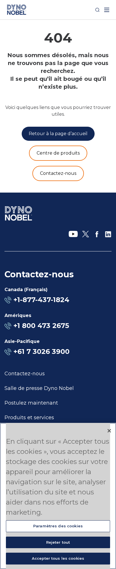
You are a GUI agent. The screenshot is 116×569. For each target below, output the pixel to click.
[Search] (97, 10)
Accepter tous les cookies (58, 558)
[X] (85, 234)
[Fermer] (109, 431)
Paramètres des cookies (58, 526)
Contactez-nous (25, 374)
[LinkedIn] (108, 234)
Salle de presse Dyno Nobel (39, 388)
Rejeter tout (58, 542)
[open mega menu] (106, 9)
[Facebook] (96, 234)
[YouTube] (73, 234)
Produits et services (29, 417)
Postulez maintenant (31, 403)
